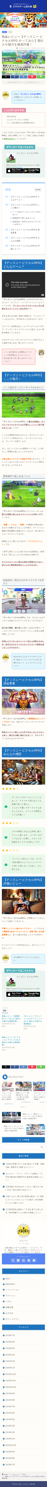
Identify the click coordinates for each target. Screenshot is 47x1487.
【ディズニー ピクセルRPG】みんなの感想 (25, 239)
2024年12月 (10, 1374)
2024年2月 (10, 1439)
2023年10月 (10, 1445)
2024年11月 (10, 1380)
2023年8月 (10, 1458)
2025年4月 (10, 1348)
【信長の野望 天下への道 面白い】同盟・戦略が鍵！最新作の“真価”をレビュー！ (24, 1165)
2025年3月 (10, 1355)
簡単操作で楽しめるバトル (24, 218)
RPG (4, 32)
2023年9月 (10, 1452)
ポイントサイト (12, 1319)
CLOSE (37, 189)
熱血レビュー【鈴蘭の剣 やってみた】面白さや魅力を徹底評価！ (11, 1018)
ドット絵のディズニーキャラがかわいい (27, 213)
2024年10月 (10, 1387)
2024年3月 (10, 1432)
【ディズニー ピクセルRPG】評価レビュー (25, 247)
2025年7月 (10, 1335)
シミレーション (12, 1290)
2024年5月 (10, 1419)
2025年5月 (10, 1342)
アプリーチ (18, 167)
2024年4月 (10, 1426)
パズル (8, 1301)
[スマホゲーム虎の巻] (23, 10)
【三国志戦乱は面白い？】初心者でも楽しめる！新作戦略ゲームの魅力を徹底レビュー (24, 1211)
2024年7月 (10, 1406)
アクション (10, 1295)
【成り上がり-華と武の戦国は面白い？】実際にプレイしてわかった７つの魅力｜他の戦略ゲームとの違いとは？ (24, 1199)
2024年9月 (10, 1393)
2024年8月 (10, 1400)
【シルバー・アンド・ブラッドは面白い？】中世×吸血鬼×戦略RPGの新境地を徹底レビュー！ (24, 1177)
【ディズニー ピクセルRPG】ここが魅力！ (25, 206)
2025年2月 (10, 1361)
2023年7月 (10, 1465)
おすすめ (9, 1313)
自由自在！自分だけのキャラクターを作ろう (27, 223)
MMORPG (10, 1284)
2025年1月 (10, 1368)
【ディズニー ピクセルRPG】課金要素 (25, 231)
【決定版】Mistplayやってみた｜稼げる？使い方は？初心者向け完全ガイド (24, 1188)
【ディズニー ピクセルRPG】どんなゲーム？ (25, 198)
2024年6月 (10, 1413)
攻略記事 (9, 1307)
